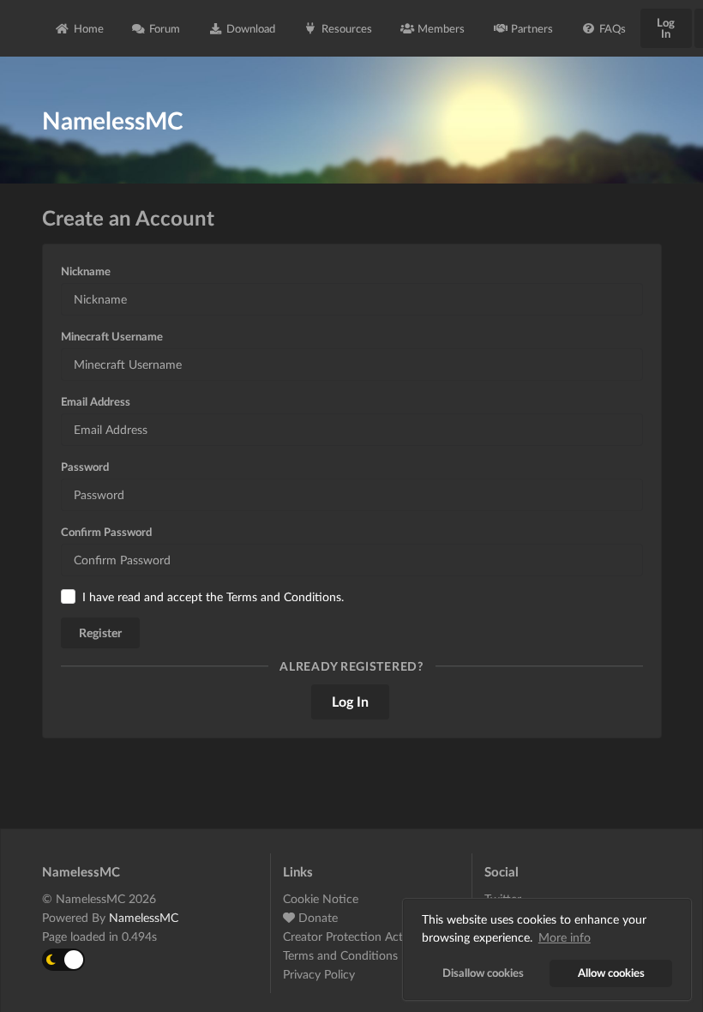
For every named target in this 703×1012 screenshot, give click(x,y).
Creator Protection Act (343, 936)
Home (89, 28)
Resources (346, 28)
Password (85, 466)
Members (441, 28)
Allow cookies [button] (611, 973)
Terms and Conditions (283, 596)
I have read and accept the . (213, 596)
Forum (164, 28)
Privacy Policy (319, 974)
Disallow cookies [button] (483, 973)
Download (250, 28)
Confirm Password (106, 532)
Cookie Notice (320, 899)
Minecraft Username (112, 336)
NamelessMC (143, 917)
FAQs (612, 28)
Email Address (95, 401)
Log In (666, 27)
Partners (532, 28)
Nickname (86, 271)
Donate (316, 917)
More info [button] (564, 937)
